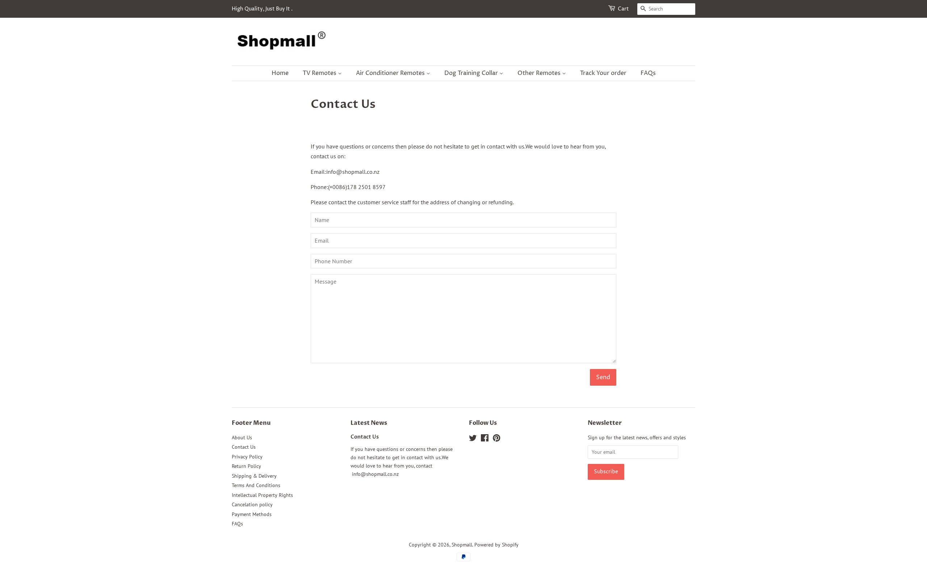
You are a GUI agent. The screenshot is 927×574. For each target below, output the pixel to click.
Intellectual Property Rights (262, 495)
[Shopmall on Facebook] (485, 439)
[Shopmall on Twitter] (473, 439)
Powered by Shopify (496, 544)
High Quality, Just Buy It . (262, 8)
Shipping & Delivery (254, 476)
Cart (623, 8)
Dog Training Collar (471, 73)
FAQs (648, 73)
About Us (242, 437)
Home (280, 73)
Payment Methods (252, 514)
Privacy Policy (247, 456)
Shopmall (462, 544)
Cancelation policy (252, 504)
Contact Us (244, 447)
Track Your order (603, 73)
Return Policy (246, 466)
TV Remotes (320, 73)
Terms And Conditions (256, 485)
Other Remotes (539, 73)
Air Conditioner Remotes (391, 73)
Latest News (369, 423)
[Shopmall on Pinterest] (496, 439)
